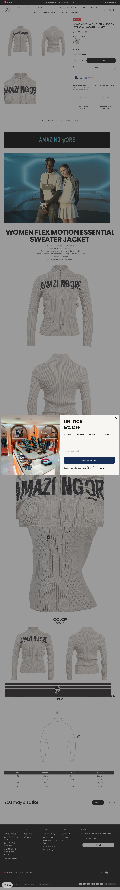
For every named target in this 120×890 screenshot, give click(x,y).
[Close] (116, 418)
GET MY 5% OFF (89, 460)
